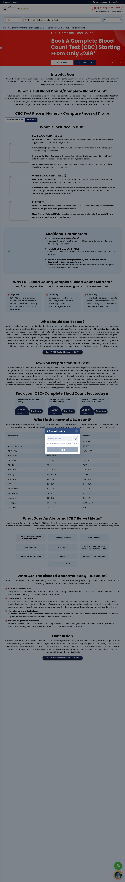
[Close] (76, 431)
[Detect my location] (75, 438)
